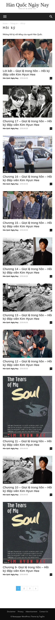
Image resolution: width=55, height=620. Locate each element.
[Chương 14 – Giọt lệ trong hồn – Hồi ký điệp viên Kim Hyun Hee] (27, 251)
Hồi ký (6, 66)
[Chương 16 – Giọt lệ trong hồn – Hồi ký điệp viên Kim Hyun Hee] (27, 154)
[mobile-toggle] (4, 16)
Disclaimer (11, 611)
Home (5, 23)
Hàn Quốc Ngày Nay (10, 78)
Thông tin (14, 23)
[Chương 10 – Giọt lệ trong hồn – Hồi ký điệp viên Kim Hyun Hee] (27, 470)
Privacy (20, 611)
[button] (51, 16)
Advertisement (31, 611)
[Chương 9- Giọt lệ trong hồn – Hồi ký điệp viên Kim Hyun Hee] (27, 533)
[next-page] (35, 588)
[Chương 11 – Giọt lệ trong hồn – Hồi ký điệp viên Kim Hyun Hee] (27, 407)
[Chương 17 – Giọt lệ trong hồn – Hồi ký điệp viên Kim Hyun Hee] (27, 101)
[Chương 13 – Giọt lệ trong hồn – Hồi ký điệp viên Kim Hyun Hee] (27, 297)
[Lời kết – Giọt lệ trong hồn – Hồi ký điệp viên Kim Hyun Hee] (27, 53)
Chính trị (6, 264)
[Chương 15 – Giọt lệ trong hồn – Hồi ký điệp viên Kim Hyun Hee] (27, 205)
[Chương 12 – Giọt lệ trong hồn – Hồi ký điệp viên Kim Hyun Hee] (27, 344)
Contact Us (43, 611)
